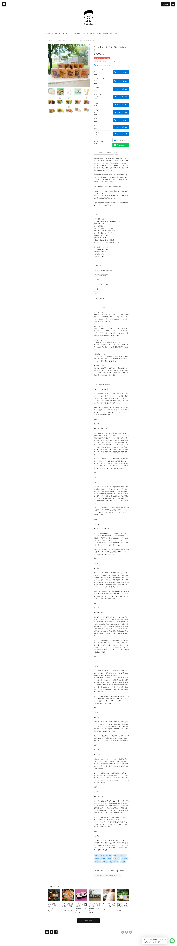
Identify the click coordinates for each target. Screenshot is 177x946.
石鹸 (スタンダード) (68, 41)
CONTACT (91, 33)
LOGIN (165, 4)
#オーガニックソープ (120, 855)
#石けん (105, 862)
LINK (99, 33)
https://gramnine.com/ (130, 932)
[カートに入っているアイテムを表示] (173, 4)
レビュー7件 (111, 61)
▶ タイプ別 (57, 41)
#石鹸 (109, 858)
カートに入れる (122, 72)
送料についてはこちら (103, 65)
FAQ (70, 33)
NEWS (65, 33)
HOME (47, 33)
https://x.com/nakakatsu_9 (122, 932)
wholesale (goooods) (110, 33)
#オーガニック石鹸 (100, 858)
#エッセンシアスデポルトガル (103, 855)
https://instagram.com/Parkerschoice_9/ (126, 932)
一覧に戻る (88, 920)
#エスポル (124, 858)
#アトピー (98, 862)
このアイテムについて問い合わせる (108, 876)
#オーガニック (114, 862)
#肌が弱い (116, 858)
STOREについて (79, 33)
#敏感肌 (123, 862)
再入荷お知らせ (122, 140)
